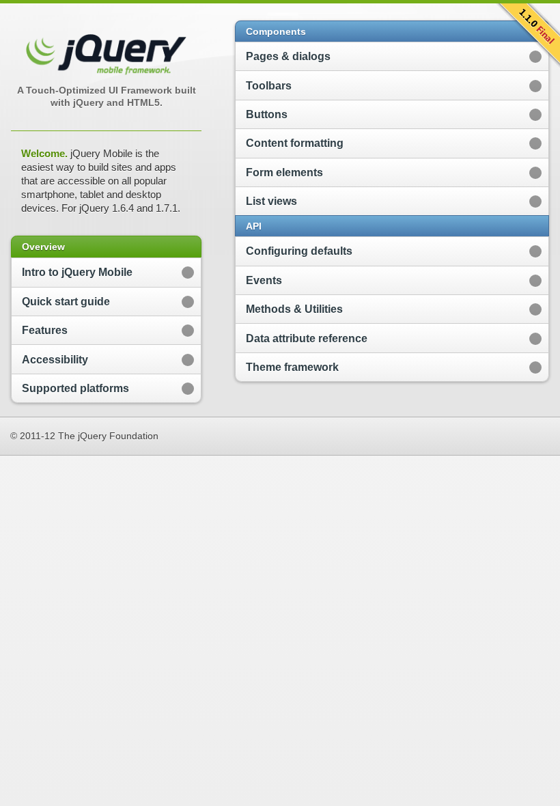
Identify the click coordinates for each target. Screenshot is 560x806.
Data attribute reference (306, 338)
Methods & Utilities (294, 309)
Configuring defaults (299, 251)
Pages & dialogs (288, 56)
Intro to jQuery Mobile (77, 272)
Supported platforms (75, 388)
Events (264, 280)
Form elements (284, 172)
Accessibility (55, 359)
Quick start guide (66, 301)
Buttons (267, 114)
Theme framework (292, 367)
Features (45, 330)
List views (271, 201)
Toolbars (269, 86)
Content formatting (295, 143)
